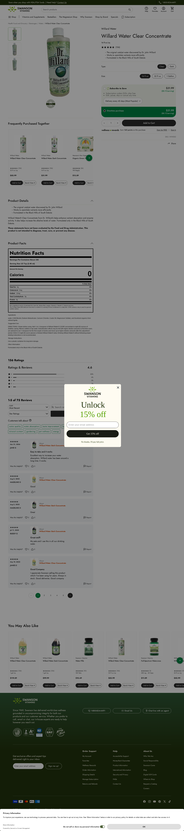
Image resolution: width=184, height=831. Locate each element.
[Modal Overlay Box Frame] (92, 415)
